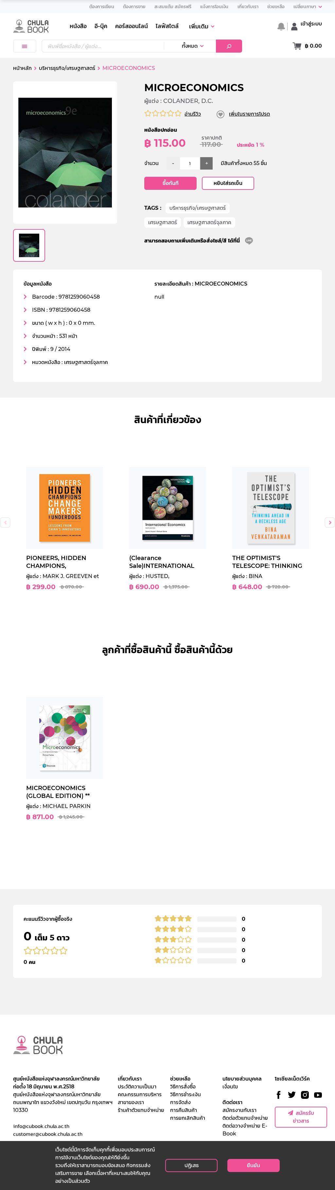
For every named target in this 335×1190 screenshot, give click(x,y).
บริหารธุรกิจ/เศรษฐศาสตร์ (197, 208)
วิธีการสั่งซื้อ (183, 1086)
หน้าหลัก (22, 68)
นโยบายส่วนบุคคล (242, 1079)
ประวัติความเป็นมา (137, 1086)
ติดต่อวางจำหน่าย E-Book (244, 1130)
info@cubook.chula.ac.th (41, 1126)
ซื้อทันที (171, 183)
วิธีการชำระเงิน (185, 1094)
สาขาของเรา (131, 1102)
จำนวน (151, 163)
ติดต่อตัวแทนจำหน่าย (245, 1118)
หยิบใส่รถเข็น (228, 183)
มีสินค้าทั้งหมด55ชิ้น (244, 163)
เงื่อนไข (230, 1086)
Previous (5, 522)
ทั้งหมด (190, 46)
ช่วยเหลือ (180, 1079)
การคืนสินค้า (183, 1110)
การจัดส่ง (180, 1102)
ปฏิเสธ (192, 1165)
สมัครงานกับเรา (239, 1110)
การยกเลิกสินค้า (187, 1118)
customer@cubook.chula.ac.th (47, 1134)
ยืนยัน (253, 1165)
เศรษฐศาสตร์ (162, 222)
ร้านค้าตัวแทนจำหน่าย (141, 1110)
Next (330, 522)
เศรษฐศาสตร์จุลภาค (209, 222)
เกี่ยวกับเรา (130, 1079)
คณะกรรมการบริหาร (140, 1094)
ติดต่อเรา (232, 1102)
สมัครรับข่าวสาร (303, 1117)
